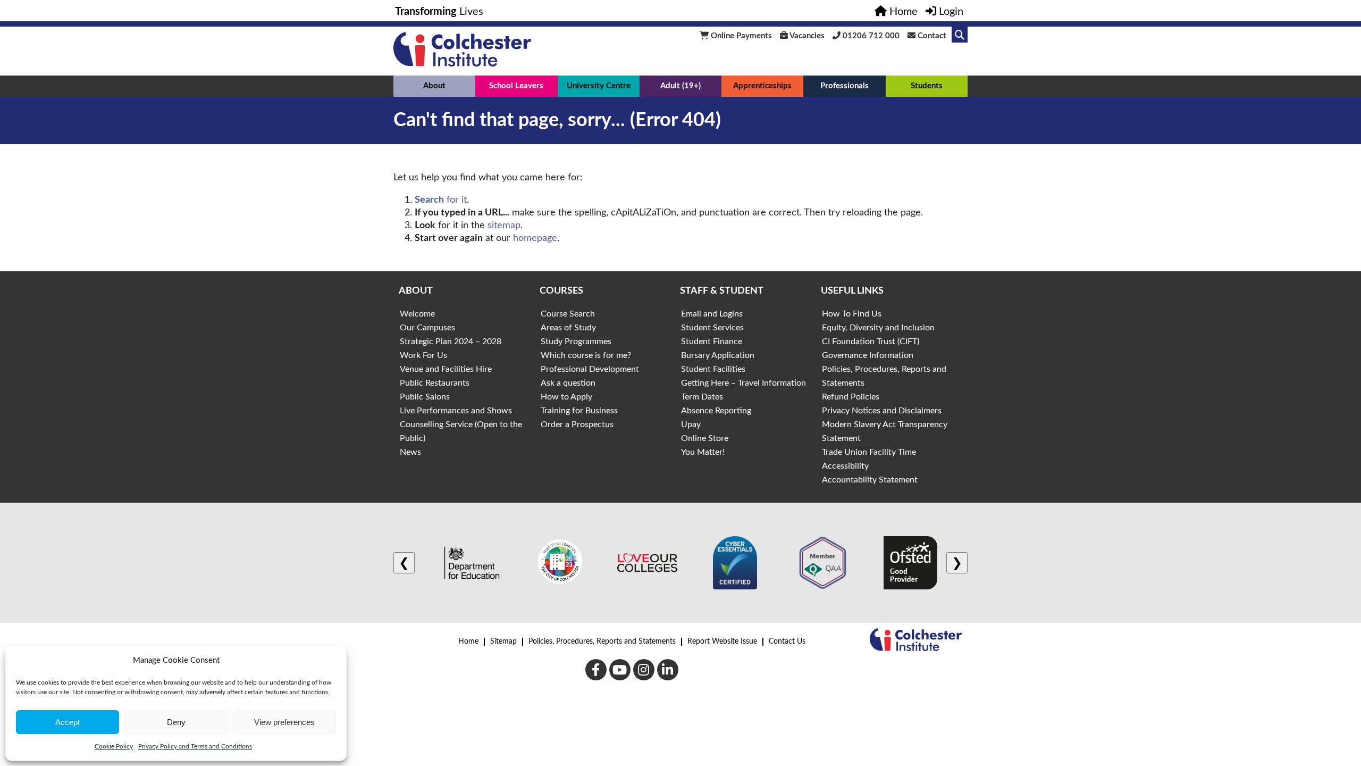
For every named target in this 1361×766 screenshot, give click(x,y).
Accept (67, 722)
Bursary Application (717, 355)
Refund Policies (850, 397)
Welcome (417, 314)
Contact (930, 36)
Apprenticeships (762, 86)
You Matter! (703, 452)
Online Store (704, 438)
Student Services (712, 327)
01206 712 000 (870, 36)
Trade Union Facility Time (869, 452)
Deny (176, 722)
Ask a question (568, 383)
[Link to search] (960, 35)
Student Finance (711, 341)
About (434, 86)
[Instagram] (643, 669)
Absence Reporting (716, 410)
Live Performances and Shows (456, 410)
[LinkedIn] (667, 669)
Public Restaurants (434, 383)
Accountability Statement (870, 480)
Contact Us (787, 641)
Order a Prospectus (577, 424)
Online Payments (740, 36)
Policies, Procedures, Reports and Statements (602, 641)
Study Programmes (576, 341)
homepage (535, 238)
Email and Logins (712, 314)
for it (441, 200)
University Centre (599, 86)
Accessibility (845, 466)
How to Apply (566, 397)
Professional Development (590, 369)
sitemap (504, 225)
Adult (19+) (680, 86)
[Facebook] (596, 669)
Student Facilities (713, 369)
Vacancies (806, 36)
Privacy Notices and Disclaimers (882, 410)
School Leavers (516, 86)
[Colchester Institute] (462, 64)
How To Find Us (851, 314)
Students (927, 86)
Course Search (568, 314)
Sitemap (503, 641)
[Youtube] (620, 669)
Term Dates (702, 397)
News (410, 452)
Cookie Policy (114, 746)
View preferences (284, 722)
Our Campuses (427, 327)
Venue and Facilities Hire (446, 369)
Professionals (844, 86)
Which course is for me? (586, 355)
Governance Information (867, 355)
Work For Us (423, 355)
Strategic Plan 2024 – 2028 (450, 341)
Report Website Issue (722, 641)
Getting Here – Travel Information (743, 383)
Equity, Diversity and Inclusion (878, 327)
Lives (439, 11)
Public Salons (425, 397)
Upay (691, 424)
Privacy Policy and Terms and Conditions (195, 746)
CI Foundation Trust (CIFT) (870, 341)
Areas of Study (568, 327)
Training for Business (579, 410)
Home (468, 641)
